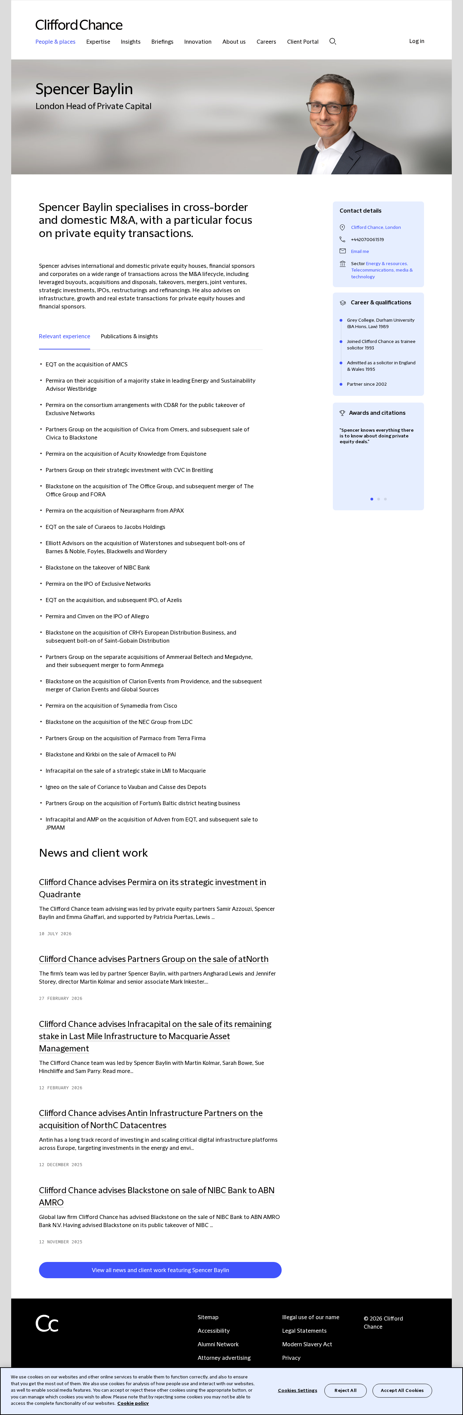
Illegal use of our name (310, 1317)
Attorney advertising (224, 1358)
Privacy (291, 1358)
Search (332, 41)
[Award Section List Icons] (371, 499)
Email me (360, 251)
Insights (131, 42)
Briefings (163, 42)
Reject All (345, 1390)
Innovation (198, 42)
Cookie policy (133, 1403)
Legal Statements (304, 1331)
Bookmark (284, 1271)
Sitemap (208, 1317)
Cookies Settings (297, 1390)
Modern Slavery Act (307, 1345)
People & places (56, 42)
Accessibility (214, 1331)
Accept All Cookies (402, 1390)
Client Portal (303, 42)
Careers (266, 42)
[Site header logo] (218, 24)
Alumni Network (218, 1345)
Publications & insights (129, 337)
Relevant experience (64, 337)
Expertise (98, 42)
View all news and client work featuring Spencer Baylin (160, 1270)
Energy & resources (386, 263)
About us (234, 42)
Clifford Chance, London (376, 227)
